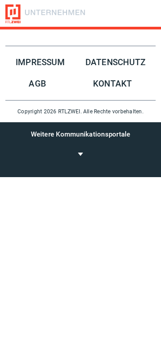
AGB (37, 84)
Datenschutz (115, 62)
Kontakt (112, 84)
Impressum (40, 62)
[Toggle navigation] (80, 153)
